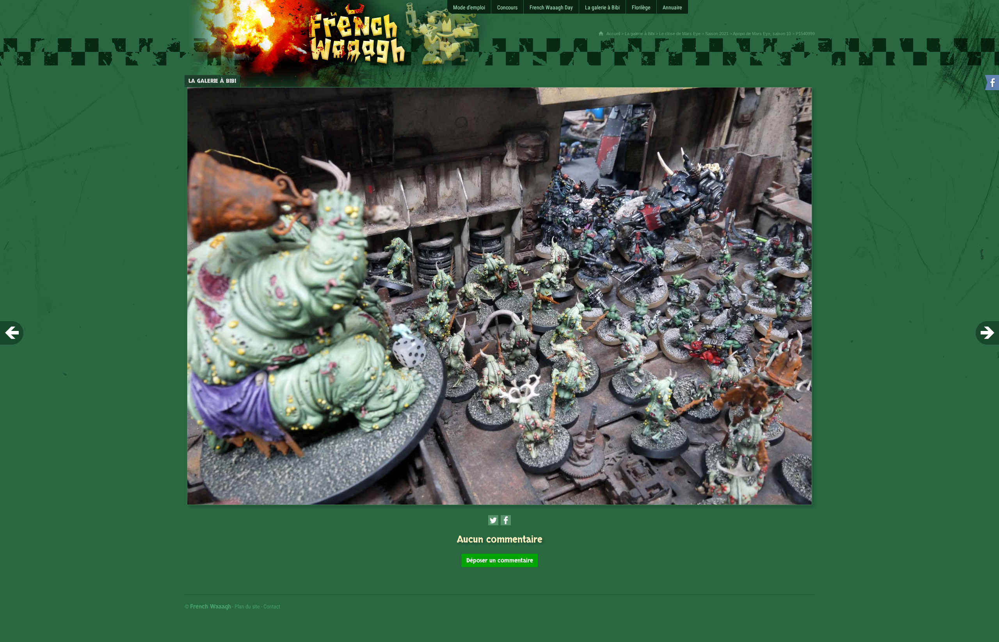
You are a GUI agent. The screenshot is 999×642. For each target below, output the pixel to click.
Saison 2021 (717, 33)
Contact (271, 606)
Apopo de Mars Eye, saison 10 (762, 33)
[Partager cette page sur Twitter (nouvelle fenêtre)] (493, 520)
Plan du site (247, 606)
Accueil (613, 33)
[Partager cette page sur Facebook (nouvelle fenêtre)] (506, 520)
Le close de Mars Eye (679, 33)
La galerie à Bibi (639, 33)
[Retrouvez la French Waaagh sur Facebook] (991, 84)
